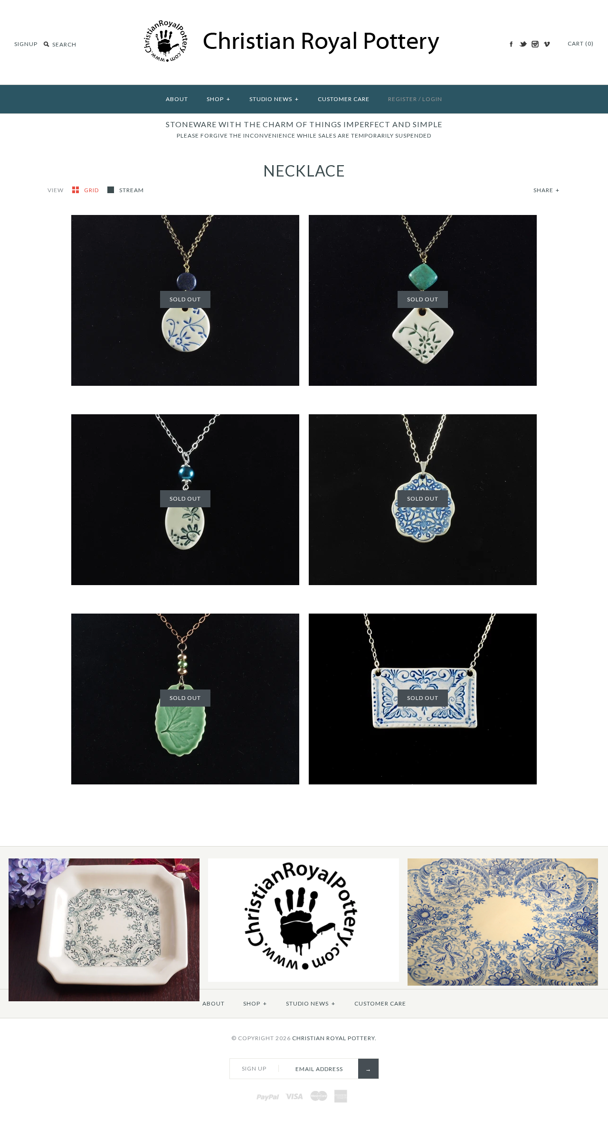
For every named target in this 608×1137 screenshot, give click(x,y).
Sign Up (254, 1068)
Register (402, 99)
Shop (218, 99)
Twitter (523, 44)
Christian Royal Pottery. (334, 1038)
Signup (26, 43)
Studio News (274, 99)
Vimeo (547, 44)
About (177, 99)
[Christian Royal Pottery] (304, 24)
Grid (92, 190)
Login (432, 99)
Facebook (511, 44)
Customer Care (344, 99)
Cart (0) (581, 43)
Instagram (535, 44)
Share (546, 190)
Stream (131, 190)
